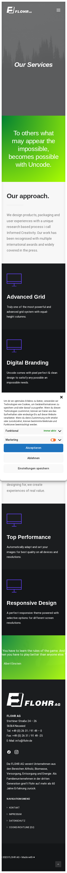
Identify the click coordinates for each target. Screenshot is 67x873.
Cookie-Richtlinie (19, 475)
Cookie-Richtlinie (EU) (21, 827)
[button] (61, 397)
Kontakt (14, 807)
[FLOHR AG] (19, 10)
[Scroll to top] (58, 864)
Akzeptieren (33, 448)
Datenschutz (36, 475)
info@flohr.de (23, 740)
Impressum (50, 475)
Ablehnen (33, 458)
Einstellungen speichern (33, 468)
